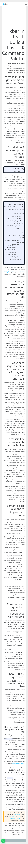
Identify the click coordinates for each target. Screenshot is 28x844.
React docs (11, 816)
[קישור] (5, 3)
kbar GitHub (16, 814)
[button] (3, 841)
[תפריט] (26, 4)
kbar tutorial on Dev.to (18, 763)
